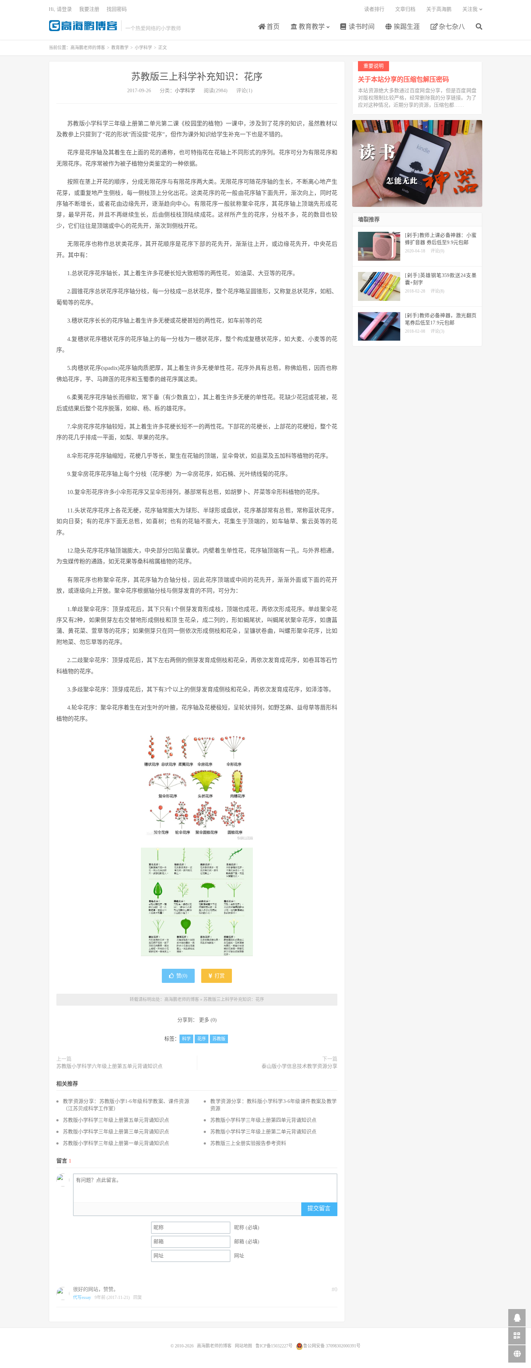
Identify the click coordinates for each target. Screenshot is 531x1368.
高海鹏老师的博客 (83, 25)
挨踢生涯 (406, 26)
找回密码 (117, 9)
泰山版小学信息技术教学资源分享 (299, 1066)
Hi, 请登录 (60, 9)
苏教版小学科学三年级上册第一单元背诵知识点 (116, 1143)
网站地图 (243, 1345)
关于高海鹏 (439, 9)
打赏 (219, 976)
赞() (181, 976)
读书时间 (361, 26)
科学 (186, 1038)
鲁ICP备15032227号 (274, 1345)
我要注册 (89, 9)
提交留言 (319, 1208)
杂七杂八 (451, 26)
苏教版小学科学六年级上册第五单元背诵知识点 (109, 1066)
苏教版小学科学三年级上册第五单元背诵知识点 (116, 1120)
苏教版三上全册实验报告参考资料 (248, 1143)
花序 (201, 1038)
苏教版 (218, 1038)
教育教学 (311, 26)
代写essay (82, 1297)
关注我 (470, 9)
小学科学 (143, 47)
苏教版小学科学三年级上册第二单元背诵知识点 (263, 1131)
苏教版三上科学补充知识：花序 (197, 77)
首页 (272, 26)
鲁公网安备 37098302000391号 (332, 1345)
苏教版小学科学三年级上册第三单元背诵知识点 (116, 1131)
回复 (137, 1297)
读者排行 (374, 9)
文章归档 (405, 9)
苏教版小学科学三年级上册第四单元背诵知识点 (263, 1120)
